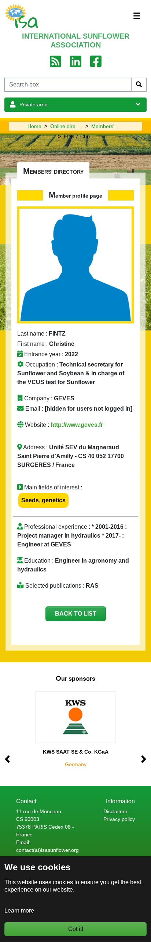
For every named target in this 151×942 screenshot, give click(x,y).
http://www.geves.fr (77, 425)
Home (34, 126)
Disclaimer (115, 811)
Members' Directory (114, 126)
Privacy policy (119, 819)
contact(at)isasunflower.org (47, 850)
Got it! (75, 929)
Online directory (68, 126)
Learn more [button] (19, 910)
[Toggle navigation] (137, 16)
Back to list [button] (75, 613)
